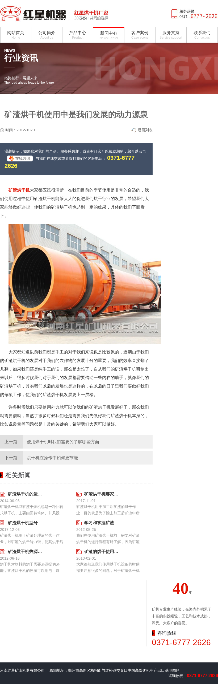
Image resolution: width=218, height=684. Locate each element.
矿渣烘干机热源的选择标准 (27, 551)
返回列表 (145, 130)
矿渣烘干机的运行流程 (27, 494)
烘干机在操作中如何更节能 (52, 457)
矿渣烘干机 (19, 190)
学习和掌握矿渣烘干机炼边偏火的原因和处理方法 (103, 522)
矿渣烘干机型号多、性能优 (27, 522)
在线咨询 (22, 158)
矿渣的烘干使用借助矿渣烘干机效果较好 (103, 551)
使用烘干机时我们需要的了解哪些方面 (63, 441)
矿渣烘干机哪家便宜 (103, 494)
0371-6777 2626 (181, 642)
